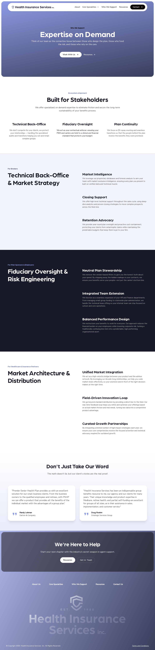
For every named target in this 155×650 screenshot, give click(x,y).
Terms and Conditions (140, 646)
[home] (33, 7)
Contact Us (118, 584)
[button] (90, 7)
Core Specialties (56, 584)
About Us (36, 584)
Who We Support (109, 7)
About (77, 7)
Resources (123, 7)
